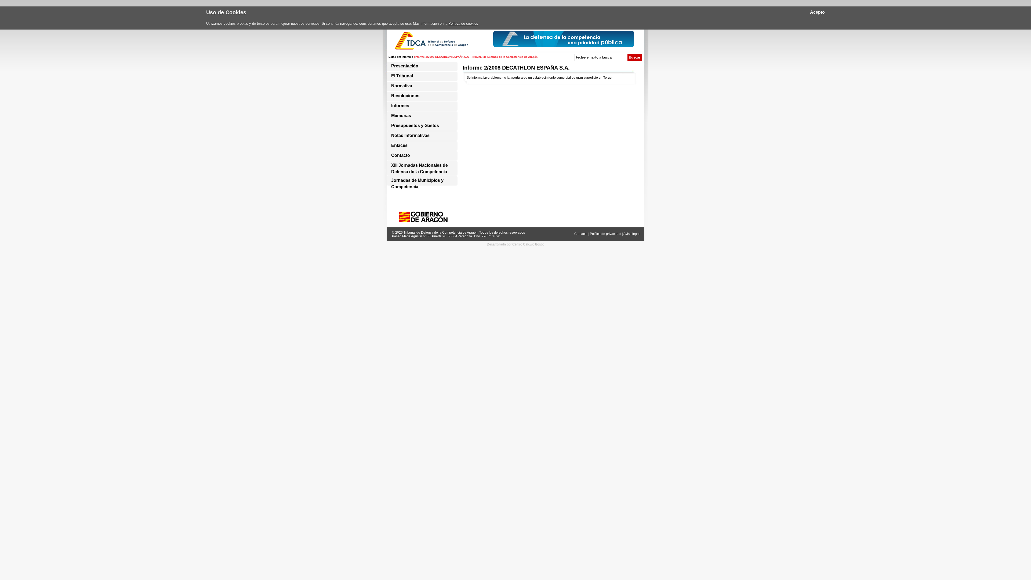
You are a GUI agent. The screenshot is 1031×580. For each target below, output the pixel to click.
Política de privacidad (606, 234)
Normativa (401, 86)
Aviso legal (631, 234)
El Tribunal (402, 76)
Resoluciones (405, 95)
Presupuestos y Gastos (415, 125)
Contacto (400, 155)
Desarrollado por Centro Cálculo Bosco (515, 244)
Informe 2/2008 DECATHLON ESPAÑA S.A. (516, 68)
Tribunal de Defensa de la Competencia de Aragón (441, 232)
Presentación (404, 66)
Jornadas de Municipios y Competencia (417, 181)
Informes (407, 56)
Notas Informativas (410, 135)
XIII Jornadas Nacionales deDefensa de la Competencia (419, 166)
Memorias (401, 115)
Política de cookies (463, 23)
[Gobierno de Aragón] (425, 224)
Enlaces (399, 145)
